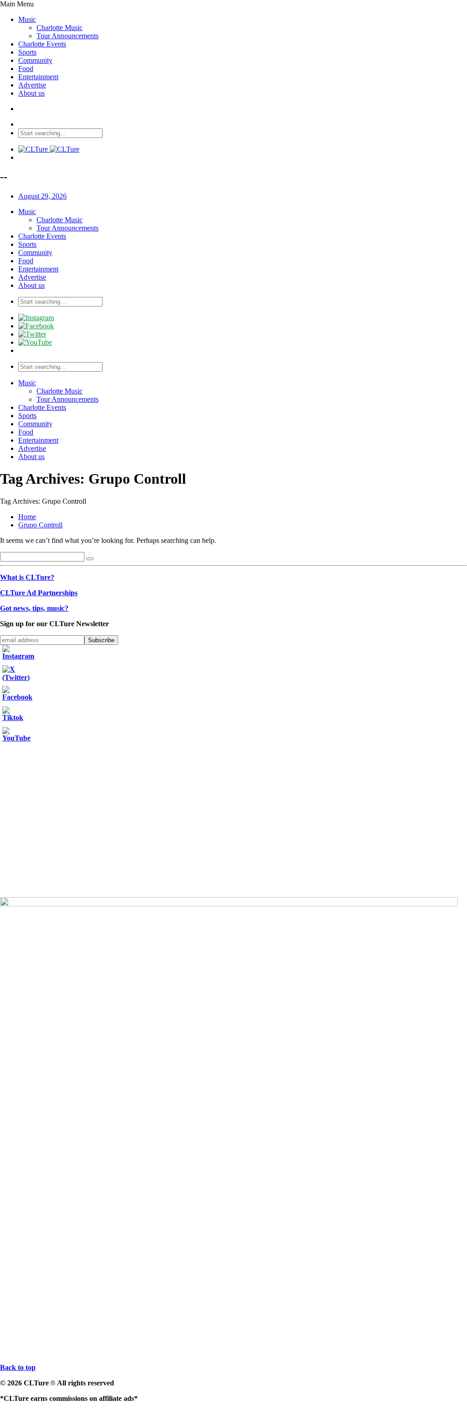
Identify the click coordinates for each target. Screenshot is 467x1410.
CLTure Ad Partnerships (39, 593)
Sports (27, 52)
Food (25, 68)
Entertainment (38, 77)
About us (31, 93)
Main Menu (17, 4)
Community (35, 60)
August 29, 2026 (42, 196)
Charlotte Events (42, 44)
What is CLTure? (27, 577)
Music (27, 19)
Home (27, 517)
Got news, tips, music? (34, 608)
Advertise (32, 85)
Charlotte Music (59, 27)
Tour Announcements (67, 36)
